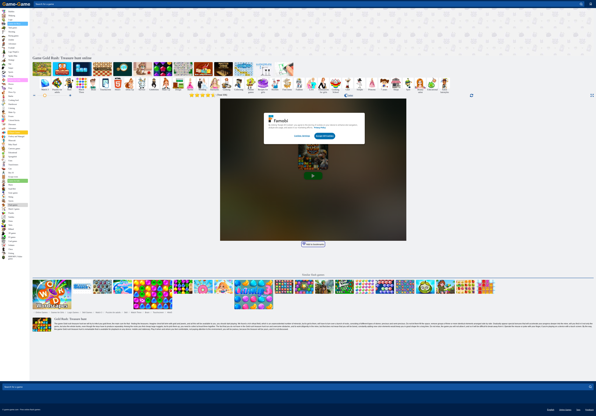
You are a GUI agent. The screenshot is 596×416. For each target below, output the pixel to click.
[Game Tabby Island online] (445, 287)
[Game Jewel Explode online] (122, 69)
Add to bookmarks (315, 244)
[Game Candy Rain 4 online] (223, 287)
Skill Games (87, 312)
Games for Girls (57, 312)
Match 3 (98, 312)
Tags (578, 410)
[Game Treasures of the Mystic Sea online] (102, 287)
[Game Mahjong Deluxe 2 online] (183, 69)
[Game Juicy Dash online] (465, 287)
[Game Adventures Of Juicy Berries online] (425, 287)
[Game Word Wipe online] (243, 69)
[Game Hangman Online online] (284, 69)
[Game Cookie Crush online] (203, 287)
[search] (581, 4)
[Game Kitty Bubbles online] (142, 69)
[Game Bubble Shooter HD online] (385, 287)
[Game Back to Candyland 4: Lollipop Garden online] (183, 287)
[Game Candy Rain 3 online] (253, 294)
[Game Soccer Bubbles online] (344, 287)
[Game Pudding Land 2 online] (485, 287)
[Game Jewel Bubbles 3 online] (364, 287)
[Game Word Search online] (82, 287)
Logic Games (73, 312)
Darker (350, 95)
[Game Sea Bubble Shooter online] (304, 287)
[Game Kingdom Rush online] (42, 69)
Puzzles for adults (113, 312)
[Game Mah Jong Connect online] (203, 69)
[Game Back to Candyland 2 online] (152, 294)
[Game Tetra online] (82, 69)
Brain (146, 312)
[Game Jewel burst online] (163, 69)
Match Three (136, 312)
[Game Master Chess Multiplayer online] (223, 69)
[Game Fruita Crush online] (405, 287)
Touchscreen (158, 312)
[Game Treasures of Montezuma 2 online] (324, 287)
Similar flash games (313, 274)
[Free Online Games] (16, 4)
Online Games (42, 312)
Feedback (589, 410)
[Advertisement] (173, 31)
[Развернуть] (592, 95)
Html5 (169, 312)
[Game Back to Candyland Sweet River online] (122, 287)
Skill (126, 312)
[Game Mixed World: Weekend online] (62, 69)
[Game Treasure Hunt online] (284, 287)
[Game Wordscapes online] (52, 294)
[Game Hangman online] (264, 69)
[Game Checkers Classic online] (102, 69)
